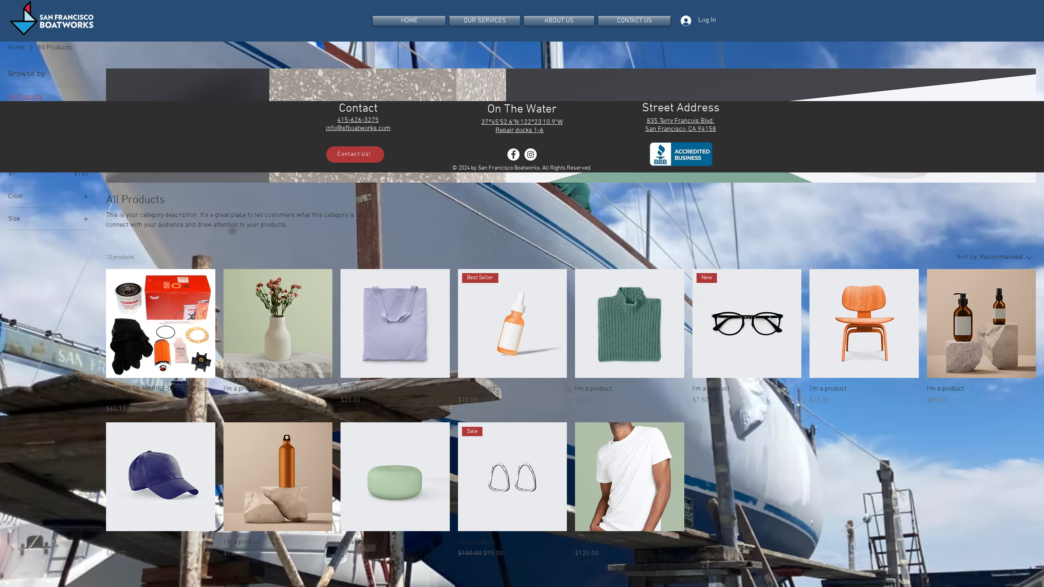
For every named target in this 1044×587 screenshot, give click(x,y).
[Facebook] (513, 154)
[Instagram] (530, 154)
